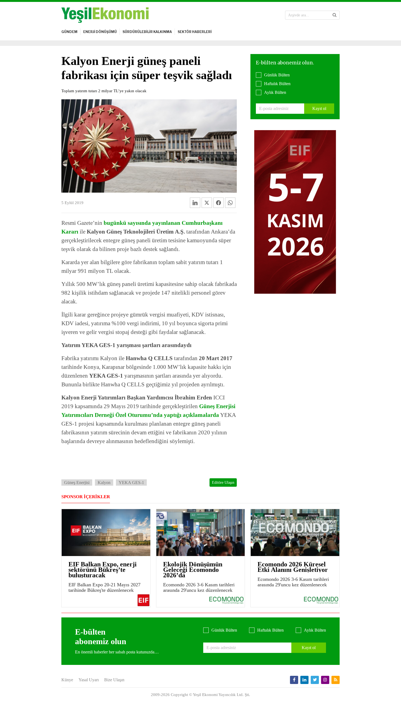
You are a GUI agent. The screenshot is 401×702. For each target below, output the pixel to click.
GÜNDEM (69, 32)
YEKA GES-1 (131, 482)
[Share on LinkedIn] (195, 203)
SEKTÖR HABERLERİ (195, 32)
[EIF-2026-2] (295, 211)
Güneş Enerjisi (76, 482)
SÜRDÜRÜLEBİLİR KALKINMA (147, 32)
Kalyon (104, 482)
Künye (67, 679)
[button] (334, 15)
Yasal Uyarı (89, 679)
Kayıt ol (319, 108)
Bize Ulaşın (114, 679)
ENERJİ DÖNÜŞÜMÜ (100, 32)
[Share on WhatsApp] (230, 203)
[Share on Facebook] (218, 203)
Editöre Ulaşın (223, 482)
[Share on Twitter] (207, 203)
